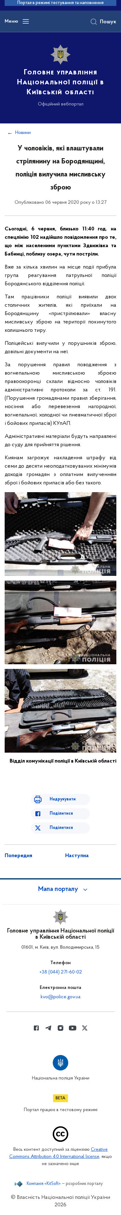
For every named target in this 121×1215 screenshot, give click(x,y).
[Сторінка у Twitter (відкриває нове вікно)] (84, 1028)
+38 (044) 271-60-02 (60, 972)
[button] (60, 889)
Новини (23, 132)
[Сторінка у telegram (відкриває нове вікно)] (48, 1028)
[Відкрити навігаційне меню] (26, 21)
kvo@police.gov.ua (60, 997)
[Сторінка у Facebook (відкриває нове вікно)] (36, 1028)
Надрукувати (63, 799)
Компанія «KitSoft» (44, 1184)
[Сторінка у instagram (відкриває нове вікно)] (60, 1028)
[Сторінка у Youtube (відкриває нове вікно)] (72, 1028)
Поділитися (61, 813)
